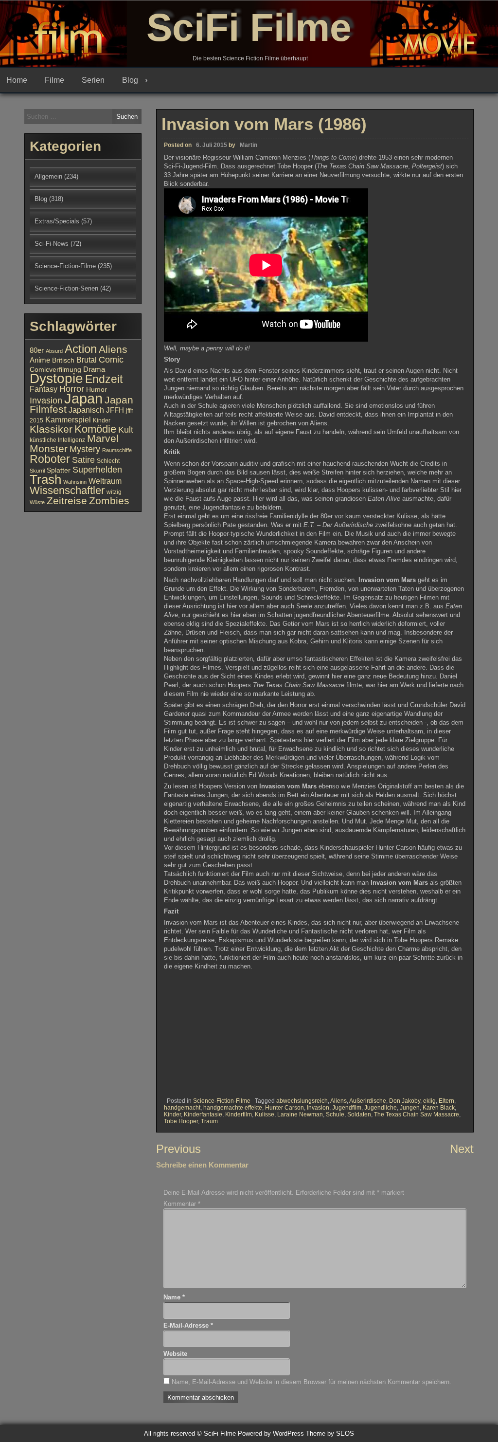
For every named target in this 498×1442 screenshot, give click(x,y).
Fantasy (43, 388)
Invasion (318, 1107)
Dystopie (56, 378)
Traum (209, 1121)
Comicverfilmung (55, 369)
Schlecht (108, 460)
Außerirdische (367, 1100)
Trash (45, 479)
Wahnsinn (75, 482)
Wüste (37, 502)
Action (81, 349)
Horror (71, 388)
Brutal (86, 359)
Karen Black (439, 1107)
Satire (83, 460)
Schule (335, 1114)
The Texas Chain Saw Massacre (416, 1114)
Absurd (54, 351)
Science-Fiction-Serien (66, 288)
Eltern (446, 1100)
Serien (93, 80)
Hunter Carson (284, 1107)
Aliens (338, 1100)
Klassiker (51, 429)
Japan (83, 398)
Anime (40, 360)
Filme (54, 80)
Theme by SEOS (330, 1433)
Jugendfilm (346, 1107)
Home (16, 80)
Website (175, 1353)
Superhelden (97, 470)
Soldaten (359, 1114)
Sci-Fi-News (52, 243)
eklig (429, 1100)
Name (174, 1297)
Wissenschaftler (67, 490)
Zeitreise (67, 501)
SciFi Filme (249, 27)
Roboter (50, 459)
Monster (49, 449)
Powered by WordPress (271, 1433)
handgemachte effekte (232, 1107)
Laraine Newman (300, 1114)
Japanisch (86, 409)
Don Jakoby (404, 1100)
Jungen (410, 1107)
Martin (248, 145)
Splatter (59, 470)
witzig (114, 492)
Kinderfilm (238, 1114)
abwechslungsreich (302, 1100)
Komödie (95, 429)
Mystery (85, 449)
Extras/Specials (57, 221)
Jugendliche (380, 1107)
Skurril (37, 471)
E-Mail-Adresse (188, 1325)
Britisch (63, 360)
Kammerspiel (68, 419)
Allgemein (48, 176)
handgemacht (182, 1107)
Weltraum (105, 480)
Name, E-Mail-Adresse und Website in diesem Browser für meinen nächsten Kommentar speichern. (311, 1382)
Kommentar (181, 1203)
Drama (94, 369)
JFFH (115, 410)
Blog (130, 80)
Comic (111, 360)
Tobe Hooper (181, 1121)
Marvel (103, 438)
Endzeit (104, 379)
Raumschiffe (117, 450)
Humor (96, 389)
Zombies (109, 500)
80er (37, 350)
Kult (125, 430)
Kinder (172, 1114)
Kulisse (264, 1114)
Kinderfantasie (203, 1114)
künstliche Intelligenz (57, 440)
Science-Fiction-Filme (221, 1100)
